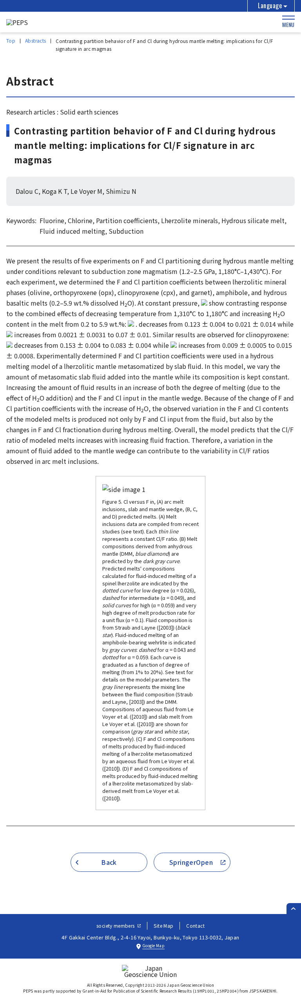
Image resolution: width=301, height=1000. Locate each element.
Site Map (163, 925)
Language (270, 5)
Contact (195, 925)
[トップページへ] (17, 22)
